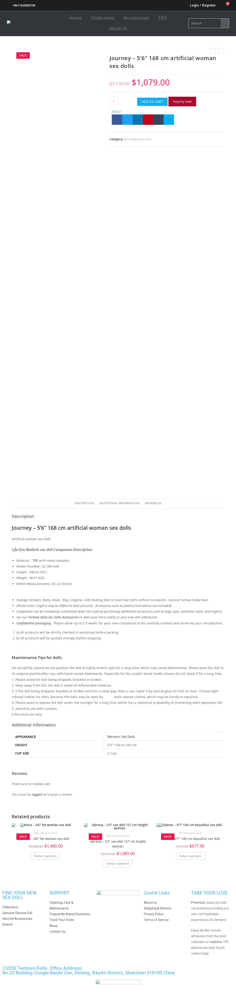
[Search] (225, 23)
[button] (117, 119)
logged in (39, 794)
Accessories (136, 18)
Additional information (119, 503)
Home (75, 18)
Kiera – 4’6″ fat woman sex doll (45, 838)
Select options (45, 856)
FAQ (162, 18)
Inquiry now (182, 101)
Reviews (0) (153, 503)
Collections (102, 18)
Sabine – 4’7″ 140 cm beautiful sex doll (190, 838)
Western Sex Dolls (121, 736)
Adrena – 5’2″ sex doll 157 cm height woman (118, 843)
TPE (35, 560)
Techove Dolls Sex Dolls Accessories (53, 617)
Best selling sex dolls (138, 139)
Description (84, 503)
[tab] (84, 503)
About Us (118, 28)
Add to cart (152, 102)
